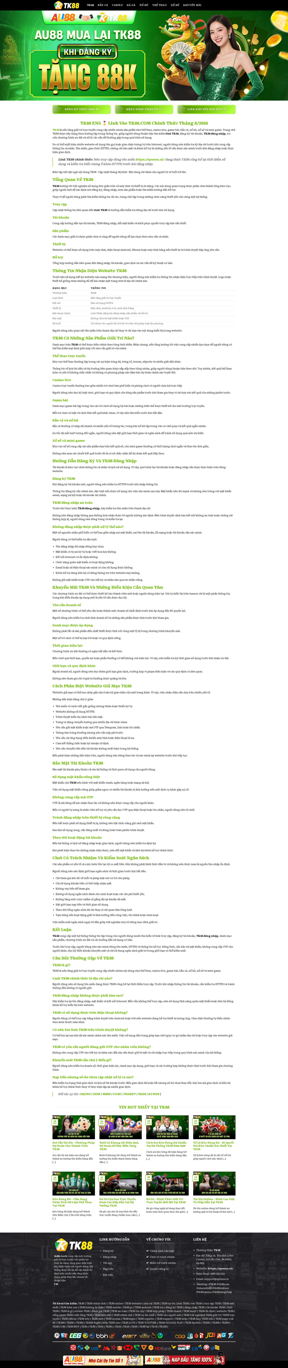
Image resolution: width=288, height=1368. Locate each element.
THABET (129, 1094)
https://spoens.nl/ (149, 159)
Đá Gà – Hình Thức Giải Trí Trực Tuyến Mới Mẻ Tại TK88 (166, 1201)
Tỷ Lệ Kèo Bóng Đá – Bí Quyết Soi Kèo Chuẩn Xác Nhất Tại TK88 (213, 1146)
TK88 (90, 5)
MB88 (106, 1094)
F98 (56, 1284)
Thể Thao (159, 5)
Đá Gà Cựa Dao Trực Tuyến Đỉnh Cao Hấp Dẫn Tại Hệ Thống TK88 (117, 1202)
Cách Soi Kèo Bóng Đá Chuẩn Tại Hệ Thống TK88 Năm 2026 (166, 1144)
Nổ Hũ (144, 5)
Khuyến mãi (192, 5)
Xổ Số (175, 5)
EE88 (96, 1094)
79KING (85, 1094)
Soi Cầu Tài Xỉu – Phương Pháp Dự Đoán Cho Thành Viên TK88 (73, 1146)
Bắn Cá (103, 5)
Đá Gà (131, 5)
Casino (117, 5)
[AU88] (103, 1361)
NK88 (142, 1094)
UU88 (117, 1094)
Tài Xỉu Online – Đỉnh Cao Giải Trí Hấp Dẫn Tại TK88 (213, 1201)
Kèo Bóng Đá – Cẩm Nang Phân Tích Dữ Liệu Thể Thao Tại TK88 (72, 1202)
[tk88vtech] (67, 5)
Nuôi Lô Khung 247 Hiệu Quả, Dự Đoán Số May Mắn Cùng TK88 (119, 1146)
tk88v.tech (60, 1256)
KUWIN (153, 1094)
